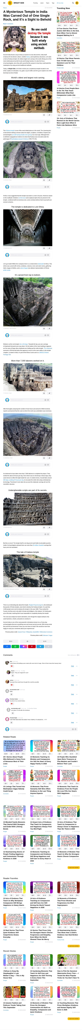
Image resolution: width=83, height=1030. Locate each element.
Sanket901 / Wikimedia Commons (42, 632)
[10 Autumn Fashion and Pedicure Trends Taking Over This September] (14, 992)
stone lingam (24, 268)
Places (5, 7)
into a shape (23, 344)
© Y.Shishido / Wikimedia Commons (11, 589)
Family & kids (60, 67)
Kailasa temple (10, 130)
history (28, 57)
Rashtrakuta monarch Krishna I (20, 139)
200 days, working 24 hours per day (13, 480)
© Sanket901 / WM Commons (9, 328)
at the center (6, 270)
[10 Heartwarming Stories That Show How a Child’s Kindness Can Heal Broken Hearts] (68, 919)
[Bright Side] (16, 3)
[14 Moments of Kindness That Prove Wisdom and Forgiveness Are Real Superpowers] (68, 887)
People (58, 97)
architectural (22, 198)
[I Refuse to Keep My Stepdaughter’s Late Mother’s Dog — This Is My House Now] (14, 960)
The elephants (48, 348)
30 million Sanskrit (38, 545)
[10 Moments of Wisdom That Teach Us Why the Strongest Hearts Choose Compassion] (68, 841)
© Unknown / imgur (7, 180)
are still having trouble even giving (22, 134)
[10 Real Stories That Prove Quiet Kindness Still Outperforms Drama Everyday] (14, 919)
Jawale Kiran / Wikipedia (25, 632)
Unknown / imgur (47, 635)
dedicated (41, 264)
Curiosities (59, 38)
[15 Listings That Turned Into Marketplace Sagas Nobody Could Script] (14, 776)
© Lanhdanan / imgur (8, 457)
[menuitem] (35, 3)
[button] (10, 641)
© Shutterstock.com (7, 114)
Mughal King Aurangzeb (36, 605)
